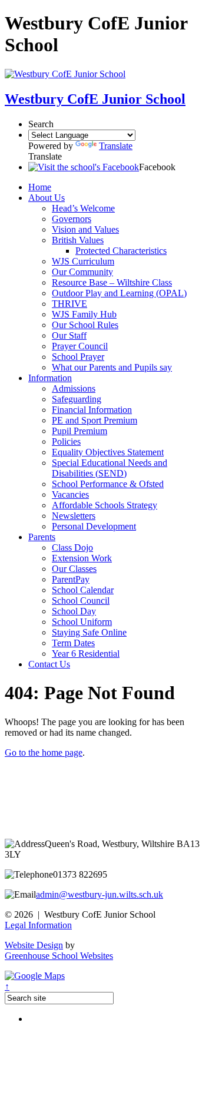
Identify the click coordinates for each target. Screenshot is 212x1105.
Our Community (82, 272)
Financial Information (92, 410)
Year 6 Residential (86, 654)
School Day (74, 611)
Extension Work (82, 558)
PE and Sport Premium (94, 420)
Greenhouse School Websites (59, 956)
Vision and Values (85, 229)
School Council (81, 600)
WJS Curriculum (83, 261)
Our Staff (69, 335)
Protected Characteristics (121, 251)
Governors (71, 219)
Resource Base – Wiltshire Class (112, 282)
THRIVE (69, 304)
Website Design (34, 945)
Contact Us (49, 664)
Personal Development (94, 526)
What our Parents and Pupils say (112, 367)
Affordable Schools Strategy (104, 505)
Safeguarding (76, 399)
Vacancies (70, 494)
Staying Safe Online (89, 632)
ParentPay (71, 579)
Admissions (73, 388)
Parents (41, 537)
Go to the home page (43, 752)
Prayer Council (80, 346)
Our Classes (74, 569)
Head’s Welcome (83, 208)
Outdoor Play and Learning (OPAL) (119, 293)
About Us (46, 198)
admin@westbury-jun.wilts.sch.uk (99, 894)
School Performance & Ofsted (108, 484)
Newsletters (73, 516)
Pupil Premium (79, 431)
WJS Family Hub (84, 314)
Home (39, 187)
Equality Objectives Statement (108, 452)
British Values (78, 240)
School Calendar (83, 590)
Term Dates (73, 643)
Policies (66, 441)
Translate (115, 146)
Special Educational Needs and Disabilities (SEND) (109, 468)
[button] (83, 167)
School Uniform (82, 622)
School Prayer (78, 357)
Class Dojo (72, 547)
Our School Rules (85, 325)
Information (50, 378)
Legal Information (38, 925)
